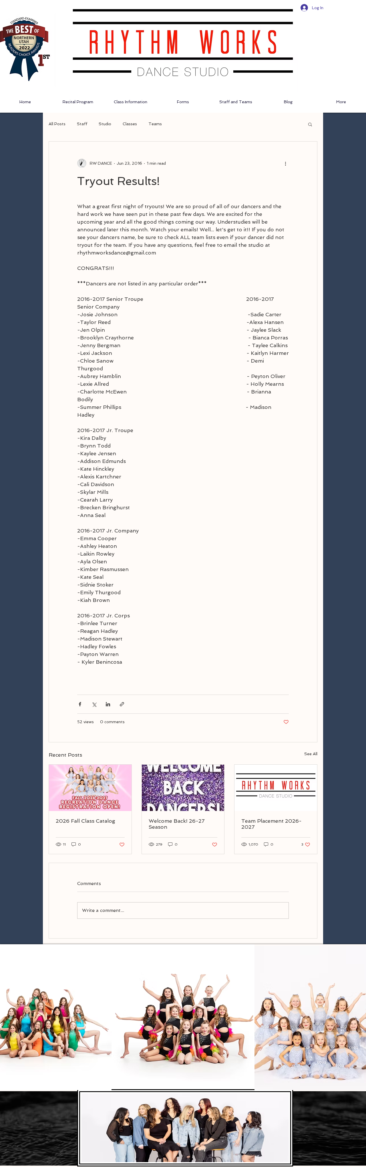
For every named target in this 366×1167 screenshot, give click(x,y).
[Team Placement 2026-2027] (275, 788)
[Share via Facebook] (80, 704)
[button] (310, 124)
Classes (130, 124)
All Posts (57, 124)
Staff (82, 124)
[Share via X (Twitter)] (94, 704)
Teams (155, 124)
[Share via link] (122, 704)
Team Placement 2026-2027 (271, 824)
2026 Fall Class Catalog (85, 821)
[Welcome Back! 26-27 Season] (183, 788)
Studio (105, 124)
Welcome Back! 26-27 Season (177, 824)
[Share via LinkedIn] (108, 704)
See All (310, 754)
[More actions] (285, 163)
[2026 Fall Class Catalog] (90, 788)
